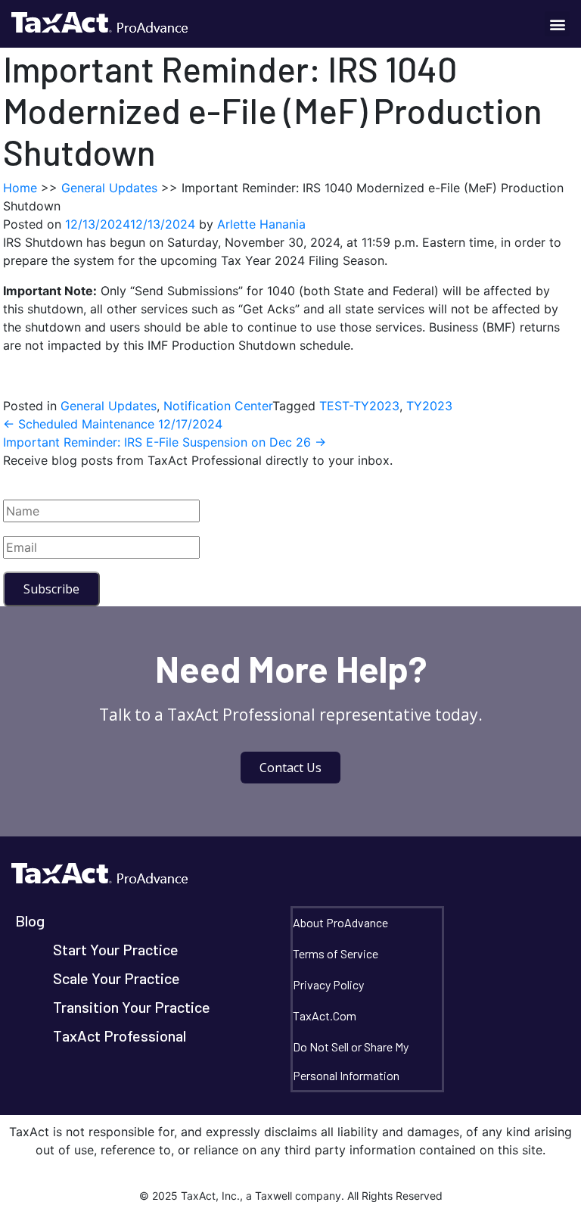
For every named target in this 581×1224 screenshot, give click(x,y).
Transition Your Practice (131, 1007)
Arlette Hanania (261, 224)
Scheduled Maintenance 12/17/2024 (112, 423)
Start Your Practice (116, 949)
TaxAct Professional (119, 1035)
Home (20, 187)
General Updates (109, 187)
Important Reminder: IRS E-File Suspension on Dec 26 (164, 442)
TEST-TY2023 (359, 405)
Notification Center (217, 405)
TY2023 (429, 405)
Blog (30, 920)
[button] (557, 23)
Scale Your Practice (116, 978)
